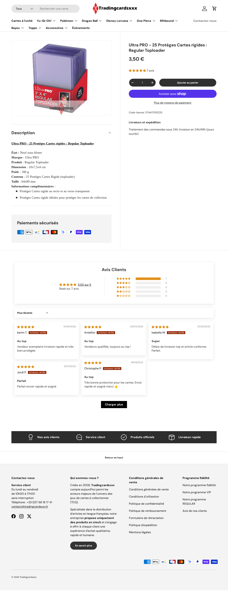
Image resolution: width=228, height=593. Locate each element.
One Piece (144, 21)
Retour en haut (114, 457)
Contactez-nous (205, 21)
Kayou (15, 28)
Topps (32, 28)
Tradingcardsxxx (28, 577)
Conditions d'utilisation (144, 496)
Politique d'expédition (143, 525)
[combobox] (45, 9)
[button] (138, 70)
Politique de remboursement (147, 511)
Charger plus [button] (114, 404)
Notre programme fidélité (199, 485)
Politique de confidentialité (146, 504)
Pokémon (66, 21)
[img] (25, 327)
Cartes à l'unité (22, 21)
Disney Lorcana (117, 21)
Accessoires (54, 28)
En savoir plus (83, 545)
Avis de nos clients (195, 511)
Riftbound (167, 21)
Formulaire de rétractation (146, 518)
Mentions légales (140, 532)
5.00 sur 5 (84, 285)
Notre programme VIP (197, 492)
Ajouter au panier (187, 82)
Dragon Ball (90, 21)
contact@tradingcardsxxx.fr (29, 506)
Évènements (81, 28)
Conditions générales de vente (149, 489)
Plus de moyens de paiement (172, 103)
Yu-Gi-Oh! (44, 21)
